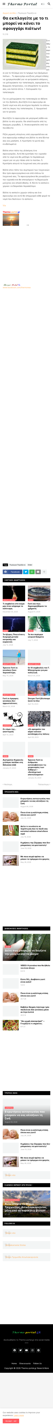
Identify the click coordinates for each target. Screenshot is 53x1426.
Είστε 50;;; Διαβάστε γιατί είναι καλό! (33, 980)
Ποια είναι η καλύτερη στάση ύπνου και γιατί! (34, 813)
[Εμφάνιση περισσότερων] (44, 572)
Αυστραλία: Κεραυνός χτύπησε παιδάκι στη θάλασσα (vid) (13, 762)
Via (4, 205)
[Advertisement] (26, 253)
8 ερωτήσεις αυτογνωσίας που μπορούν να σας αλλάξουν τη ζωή (35, 801)
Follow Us (37, 1363)
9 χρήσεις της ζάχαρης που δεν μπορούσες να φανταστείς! (35, 843)
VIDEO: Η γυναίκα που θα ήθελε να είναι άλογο (35, 966)
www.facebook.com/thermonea (17, 287)
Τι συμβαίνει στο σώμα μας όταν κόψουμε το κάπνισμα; (13, 606)
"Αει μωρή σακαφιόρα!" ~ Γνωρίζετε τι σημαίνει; (33, 1022)
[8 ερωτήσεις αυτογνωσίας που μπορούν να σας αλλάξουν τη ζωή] (11, 802)
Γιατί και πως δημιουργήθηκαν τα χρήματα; (37, 606)
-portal (11, 212)
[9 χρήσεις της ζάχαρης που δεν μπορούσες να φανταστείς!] (11, 846)
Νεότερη (8, 784)
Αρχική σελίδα (9, 13)
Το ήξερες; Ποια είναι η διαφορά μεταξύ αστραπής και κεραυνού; (14, 638)
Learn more (19, 1415)
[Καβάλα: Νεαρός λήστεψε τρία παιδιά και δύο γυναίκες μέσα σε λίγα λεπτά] (11, 1011)
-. (11, 284)
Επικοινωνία (25, 1363)
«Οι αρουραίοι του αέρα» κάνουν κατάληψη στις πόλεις (38, 731)
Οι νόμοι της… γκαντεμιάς (9, 730)
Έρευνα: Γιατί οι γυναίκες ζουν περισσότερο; (10, 670)
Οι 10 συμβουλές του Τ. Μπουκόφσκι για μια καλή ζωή (39, 670)
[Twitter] (26, 572)
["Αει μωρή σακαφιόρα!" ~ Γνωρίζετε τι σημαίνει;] (11, 1025)
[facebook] (14, 1350)
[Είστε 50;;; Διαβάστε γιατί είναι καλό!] (11, 983)
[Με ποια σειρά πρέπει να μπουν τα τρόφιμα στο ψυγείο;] (11, 860)
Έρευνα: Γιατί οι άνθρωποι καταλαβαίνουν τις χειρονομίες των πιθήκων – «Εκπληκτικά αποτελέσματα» (37, 767)
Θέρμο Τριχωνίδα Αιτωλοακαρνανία (21, 1257)
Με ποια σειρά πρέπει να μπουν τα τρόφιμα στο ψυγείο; (35, 857)
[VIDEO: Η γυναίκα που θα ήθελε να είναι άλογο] (11, 969)
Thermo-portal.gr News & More (35, 1368)
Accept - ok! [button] (10, 1421)
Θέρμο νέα (10, 1175)
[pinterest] (38, 1350)
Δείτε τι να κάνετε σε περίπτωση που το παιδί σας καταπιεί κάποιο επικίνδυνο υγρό (34, 830)
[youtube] (26, 1350)
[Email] (38, 572)
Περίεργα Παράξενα (27, 13)
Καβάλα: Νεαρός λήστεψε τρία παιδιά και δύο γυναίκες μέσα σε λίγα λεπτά (35, 1009)
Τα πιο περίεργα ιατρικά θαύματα (36, 635)
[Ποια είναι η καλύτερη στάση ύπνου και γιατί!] (11, 816)
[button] (3, 4)
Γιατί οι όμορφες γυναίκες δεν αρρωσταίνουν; (10, 700)
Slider (30, 565)
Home (14, 1363)
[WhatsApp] (32, 572)
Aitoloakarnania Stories (15, 1245)
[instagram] (32, 1350)
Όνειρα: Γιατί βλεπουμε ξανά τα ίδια (39, 699)
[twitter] (20, 1350)
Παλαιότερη (43, 784)
